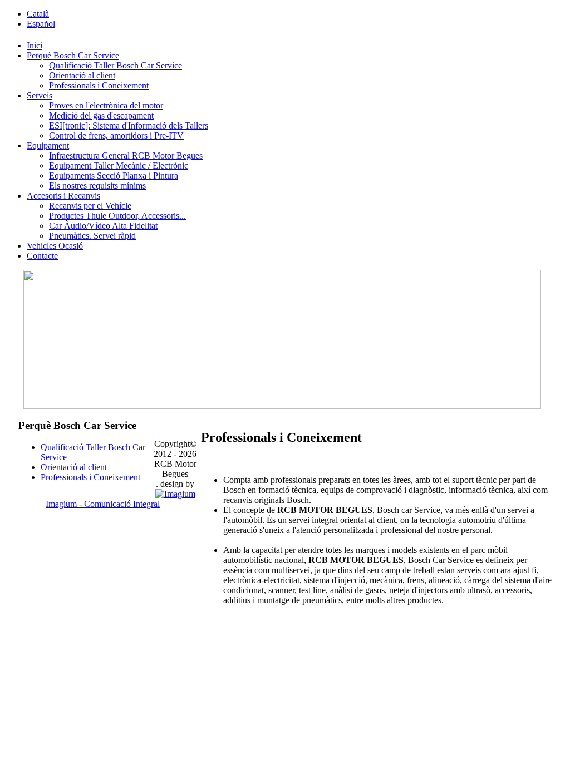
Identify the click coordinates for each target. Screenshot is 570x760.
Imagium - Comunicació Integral (103, 504)
